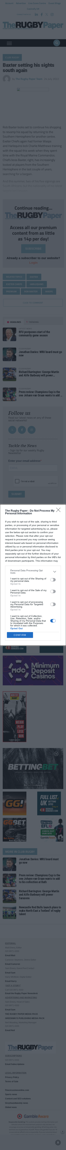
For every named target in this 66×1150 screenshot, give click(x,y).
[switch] (53, 579)
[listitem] (33, 571)
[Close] (59, 511)
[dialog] (33, 575)
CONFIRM (20, 635)
